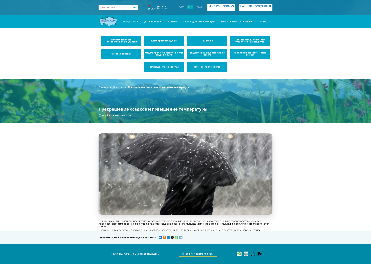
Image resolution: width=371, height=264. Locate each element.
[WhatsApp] (176, 237)
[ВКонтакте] (160, 237)
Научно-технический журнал (236, 22)
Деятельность (151, 22)
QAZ (181, 7)
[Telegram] (180, 237)
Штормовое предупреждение (157, 7)
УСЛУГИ (171, 22)
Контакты (264, 22)
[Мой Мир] (168, 237)
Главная (103, 87)
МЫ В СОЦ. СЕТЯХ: (220, 7)
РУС (190, 7)
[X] (172, 237)
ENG (199, 7)
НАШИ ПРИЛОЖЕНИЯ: (254, 7)
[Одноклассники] (164, 237)
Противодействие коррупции (199, 22)
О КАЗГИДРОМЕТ (128, 22)
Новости (118, 87)
